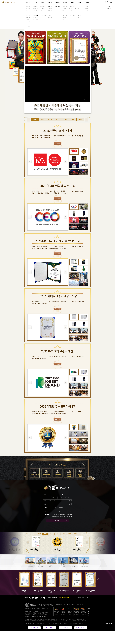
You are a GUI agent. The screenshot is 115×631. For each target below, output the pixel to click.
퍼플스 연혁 (28, 8)
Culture (64, 21)
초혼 (63, 497)
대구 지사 (79, 13)
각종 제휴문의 (87, 8)
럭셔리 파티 (50, 2)
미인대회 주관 (28, 19)
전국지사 (79, 2)
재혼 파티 (50, 8)
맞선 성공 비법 (35, 19)
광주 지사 (79, 17)
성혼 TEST (57, 2)
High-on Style (65, 19)
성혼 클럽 (72, 2)
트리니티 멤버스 (42, 6)
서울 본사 (79, 6)
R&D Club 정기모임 (72, 8)
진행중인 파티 (50, 10)
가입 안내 (35, 2)
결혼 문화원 (87, 13)
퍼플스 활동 (28, 21)
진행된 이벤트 (50, 17)
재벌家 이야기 (64, 13)
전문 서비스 (43, 2)
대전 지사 (79, 15)
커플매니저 (28, 13)
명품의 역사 (65, 17)
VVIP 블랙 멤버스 (43, 15)
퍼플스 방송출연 (28, 24)
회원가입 (109, 8)
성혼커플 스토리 (72, 15)
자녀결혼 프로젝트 (43, 10)
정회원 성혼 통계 (35, 8)
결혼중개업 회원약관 (59, 604)
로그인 (109, 6)
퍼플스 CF (28, 17)
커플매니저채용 (46, 604)
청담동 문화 (65, 2)
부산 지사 (79, 10)
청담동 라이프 (65, 8)
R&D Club (72, 6)
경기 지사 (79, 8)
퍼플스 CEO (28, 10)
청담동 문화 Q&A (65, 10)
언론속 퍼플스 (28, 26)
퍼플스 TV (65, 6)
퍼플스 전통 (28, 6)
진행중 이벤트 (50, 15)
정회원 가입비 (35, 15)
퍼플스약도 (52, 604)
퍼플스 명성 (28, 2)
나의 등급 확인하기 (35, 13)
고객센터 (87, 2)
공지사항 (87, 10)
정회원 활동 (35, 6)
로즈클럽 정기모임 (72, 10)
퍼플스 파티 (50, 6)
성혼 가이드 (65, 15)
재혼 (69, 497)
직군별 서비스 (42, 8)
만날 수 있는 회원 (35, 17)
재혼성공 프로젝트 (43, 13)
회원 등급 (35, 10)
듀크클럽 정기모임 (72, 13)
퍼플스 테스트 (57, 6)
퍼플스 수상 (28, 15)
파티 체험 (50, 13)
